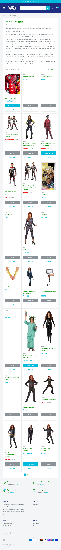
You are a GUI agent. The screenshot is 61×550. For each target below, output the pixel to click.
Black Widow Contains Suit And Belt (48, 349)
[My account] (53, 8)
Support (12, 492)
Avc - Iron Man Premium (11, 98)
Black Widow (44, 194)
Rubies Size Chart (8, 523)
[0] (57, 8)
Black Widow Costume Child (48, 399)
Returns (42, 484)
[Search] (48, 8)
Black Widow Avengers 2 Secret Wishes (29, 292)
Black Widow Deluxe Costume (28, 449)
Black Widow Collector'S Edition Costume (29, 356)
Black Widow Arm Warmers (12, 287)
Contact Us (36, 523)
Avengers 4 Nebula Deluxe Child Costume (48, 144)
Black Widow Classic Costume (10, 314)
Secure (47, 492)
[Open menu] (4, 8)
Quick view (12, 110)
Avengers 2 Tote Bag (28, 76)
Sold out (30, 105)
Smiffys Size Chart (8, 526)
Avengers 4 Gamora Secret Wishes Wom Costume (30, 144)
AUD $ (5, 533)
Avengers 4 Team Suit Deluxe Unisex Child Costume (10, 192)
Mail (17, 484)
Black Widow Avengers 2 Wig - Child (48, 292)
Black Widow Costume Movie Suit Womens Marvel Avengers (12, 454)
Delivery (35, 504)
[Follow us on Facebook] (4, 540)
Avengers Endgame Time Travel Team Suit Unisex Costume (29, 187)
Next (52, 474)
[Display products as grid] (52, 69)
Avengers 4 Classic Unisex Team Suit (12, 135)
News (34, 526)
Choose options (12, 105)
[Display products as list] (54, 69)
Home (4, 15)
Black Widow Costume (29, 407)
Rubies (6, 96)
